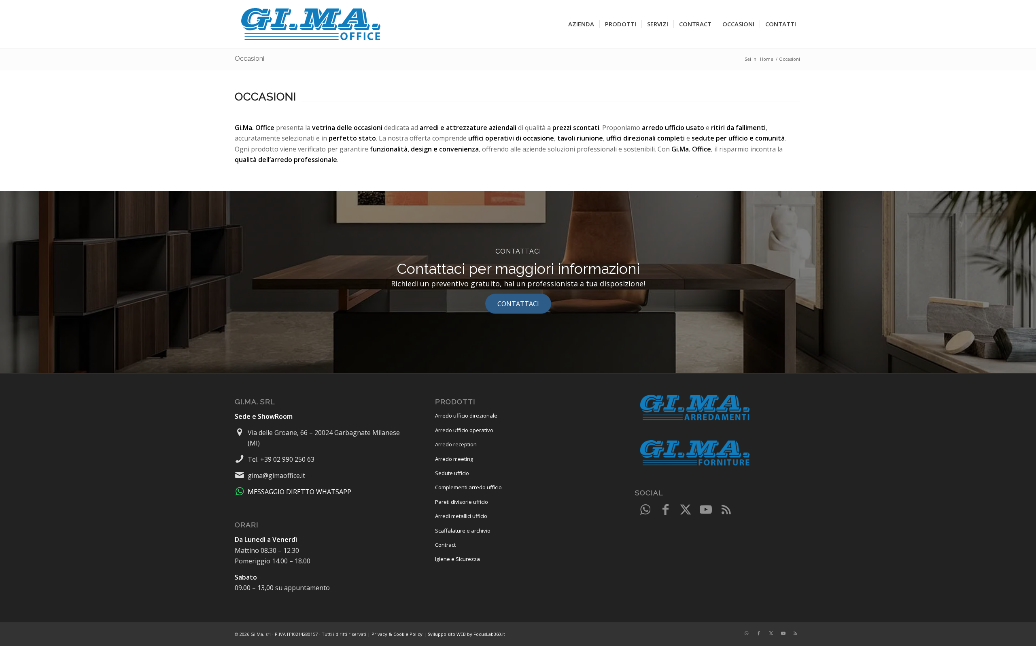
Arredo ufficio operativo (464, 430)
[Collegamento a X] (685, 510)
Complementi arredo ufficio (468, 487)
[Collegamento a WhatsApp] (645, 510)
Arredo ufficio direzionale (466, 415)
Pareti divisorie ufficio (461, 501)
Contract (445, 544)
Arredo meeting (454, 459)
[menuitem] (581, 24)
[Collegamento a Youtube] (706, 510)
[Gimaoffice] (311, 24)
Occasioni (249, 58)
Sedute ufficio (452, 473)
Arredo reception (456, 444)
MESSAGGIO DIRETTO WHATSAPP (299, 491)
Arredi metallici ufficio (461, 516)
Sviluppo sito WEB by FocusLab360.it (466, 634)
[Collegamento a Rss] (726, 510)
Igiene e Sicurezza (457, 559)
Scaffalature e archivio (462, 530)
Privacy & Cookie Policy (397, 634)
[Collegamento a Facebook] (665, 510)
